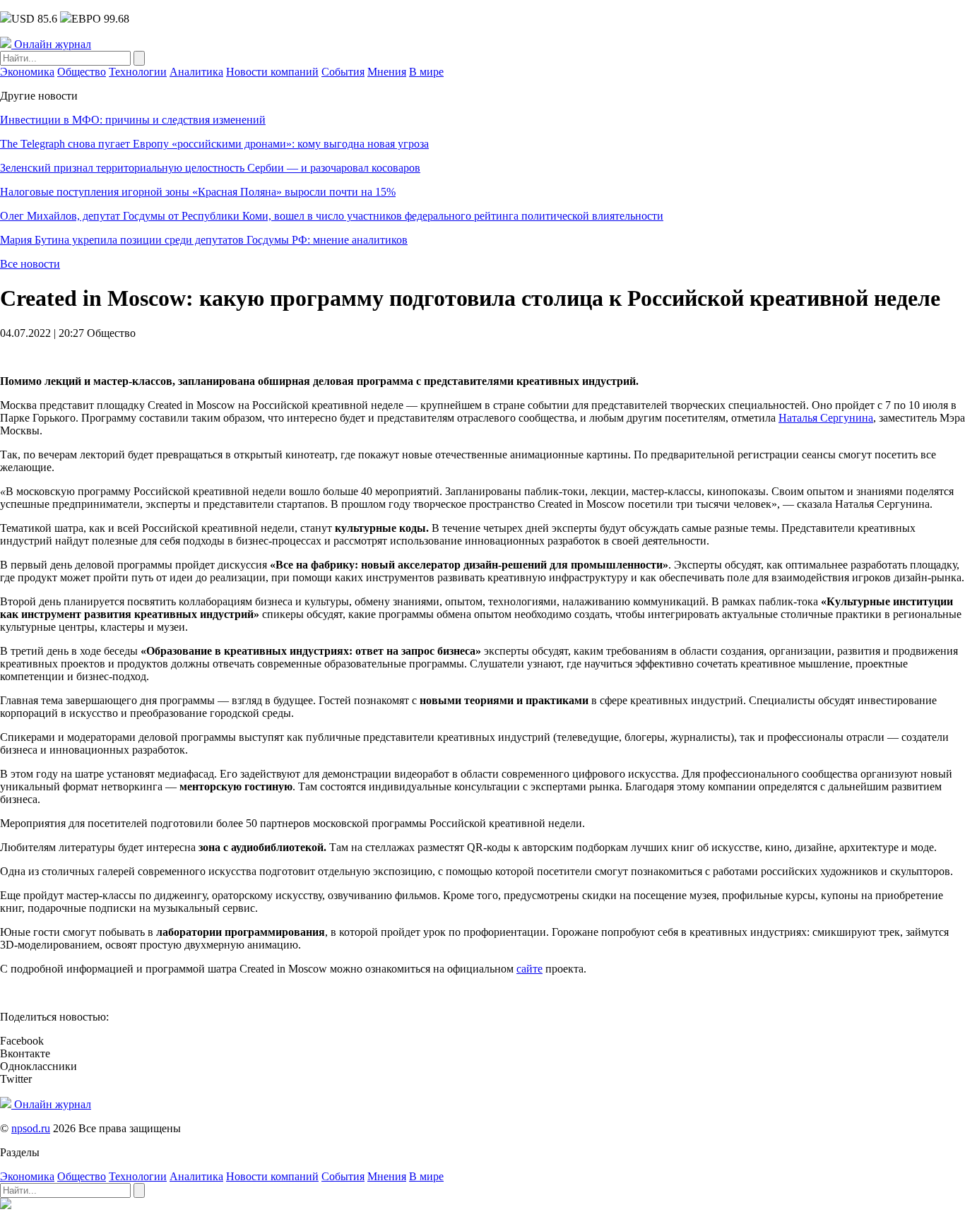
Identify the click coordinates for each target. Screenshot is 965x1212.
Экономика (27, 72)
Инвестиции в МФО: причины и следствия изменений (133, 120)
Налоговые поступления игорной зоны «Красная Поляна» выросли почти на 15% (198, 192)
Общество (81, 72)
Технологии (138, 72)
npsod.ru (30, 1128)
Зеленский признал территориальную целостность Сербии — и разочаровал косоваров (210, 168)
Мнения (386, 72)
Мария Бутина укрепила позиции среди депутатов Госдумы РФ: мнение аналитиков (204, 240)
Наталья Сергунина (825, 418)
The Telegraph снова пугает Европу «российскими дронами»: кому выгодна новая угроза (214, 144)
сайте (529, 969)
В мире (426, 72)
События (343, 72)
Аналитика (196, 72)
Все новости (30, 264)
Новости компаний (272, 72)
